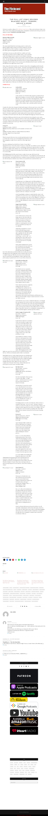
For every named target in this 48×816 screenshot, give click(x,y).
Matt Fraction (37, 595)
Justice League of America (17, 595)
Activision (16, 762)
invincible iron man (35, 591)
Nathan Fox (36, 597)
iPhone (21, 766)
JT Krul (10, 595)
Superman (22, 772)
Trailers (32, 772)
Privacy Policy (28, 815)
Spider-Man (32, 770)
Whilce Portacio (35, 601)
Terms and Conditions (21, 815)
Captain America (34, 762)
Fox (28, 764)
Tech (26, 772)
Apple (25, 762)
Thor (29, 772)
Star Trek (12, 772)
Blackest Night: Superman (24, 587)
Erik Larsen (5, 591)
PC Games (26, 768)
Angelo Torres (5, 587)
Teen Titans (12, 601)
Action (11, 762)
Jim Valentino (22, 593)
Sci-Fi (20, 770)
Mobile (34, 766)
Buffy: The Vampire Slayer (7, 589)
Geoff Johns (11, 591)
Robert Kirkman (23, 599)
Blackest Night (16, 587)
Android (20, 762)
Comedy (11, 764)
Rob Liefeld (17, 599)
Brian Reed (41, 587)
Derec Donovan (35, 589)
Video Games (16, 774)
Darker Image (24, 589)
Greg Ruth (23, 591)
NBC (15, 768)
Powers (40, 597)
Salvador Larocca (36, 599)
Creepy (15, 589)
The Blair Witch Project (19, 601)
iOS (15, 766)
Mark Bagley (32, 595)
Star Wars (17, 772)
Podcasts (12, 770)
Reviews (16, 770)
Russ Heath (29, 599)
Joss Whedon (5, 595)
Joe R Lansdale (39, 593)
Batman (28, 762)
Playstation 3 (31, 768)
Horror (11, 766)
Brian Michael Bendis (34, 587)
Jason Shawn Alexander (14, 593)
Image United (28, 591)
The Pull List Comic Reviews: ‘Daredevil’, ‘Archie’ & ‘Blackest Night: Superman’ (9, 581)
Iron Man (25, 766)
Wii (26, 774)
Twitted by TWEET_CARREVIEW (10, 650)
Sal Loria (38, 606)
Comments (9, 606)
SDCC (23, 770)
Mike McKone (25, 597)
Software (27, 770)
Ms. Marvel (30, 597)
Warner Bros (22, 774)
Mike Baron (19, 597)
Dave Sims (30, 589)
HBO (35, 764)
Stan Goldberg (6, 601)
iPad (17, 766)
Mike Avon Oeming (13, 597)
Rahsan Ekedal (6, 599)
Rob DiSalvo (12, 599)
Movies (11, 768)
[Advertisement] (24, 746)
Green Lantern (17, 591)
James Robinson (6, 593)
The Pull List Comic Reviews (23, 29)
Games (32, 764)
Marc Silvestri (26, 595)
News (22, 768)
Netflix (18, 768)
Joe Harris (34, 593)
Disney (22, 764)
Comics (16, 764)
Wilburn (9, 621)
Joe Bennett (28, 593)
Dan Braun (19, 589)
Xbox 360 (29, 774)
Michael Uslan (5, 597)
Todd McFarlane (28, 601)
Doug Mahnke (42, 589)
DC (18, 764)
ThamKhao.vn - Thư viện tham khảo (11, 639)
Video (11, 774)
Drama (25, 764)
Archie (11, 587)
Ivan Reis (41, 591)
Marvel (30, 766)
